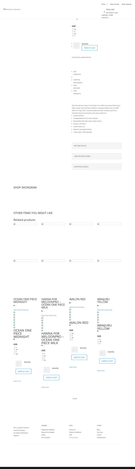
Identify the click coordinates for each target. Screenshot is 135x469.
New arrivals (114, 4)
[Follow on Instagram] (73, 453)
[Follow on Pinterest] (82, 453)
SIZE (74, 26)
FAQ (70, 435)
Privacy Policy (73, 437)
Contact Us (72, 429)
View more (17, 381)
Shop (103, 4)
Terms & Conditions (75, 432)
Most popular (127, 4)
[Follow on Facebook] (78, 453)
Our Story (100, 432)
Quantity (85, 44)
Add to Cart (89, 47)
